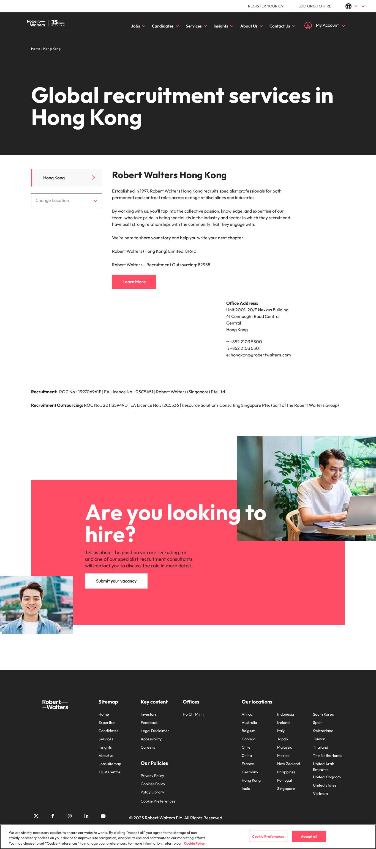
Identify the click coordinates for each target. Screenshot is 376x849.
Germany (250, 772)
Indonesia (285, 714)
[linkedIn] (86, 816)
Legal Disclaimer (155, 730)
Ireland (283, 722)
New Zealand (288, 763)
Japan (282, 739)
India (246, 788)
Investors (149, 714)
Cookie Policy (194, 843)
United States (324, 785)
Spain (318, 722)
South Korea (323, 714)
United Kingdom (327, 776)
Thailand (320, 747)
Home (104, 714)
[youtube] (103, 816)
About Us (249, 26)
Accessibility (151, 739)
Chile (246, 747)
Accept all (309, 836)
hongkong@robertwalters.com (261, 355)
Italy (281, 730)
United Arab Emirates (323, 766)
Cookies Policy (153, 783)
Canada (248, 739)
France (248, 763)
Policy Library (152, 792)
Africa (247, 714)
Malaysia (284, 747)
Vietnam (320, 793)
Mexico (283, 755)
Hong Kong (54, 177)
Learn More (134, 281)
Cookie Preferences (158, 801)
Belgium (248, 730)
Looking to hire (314, 6)
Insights (221, 26)
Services (194, 26)
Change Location (52, 200)
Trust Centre (110, 772)
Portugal (284, 780)
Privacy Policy (152, 775)
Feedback (149, 722)
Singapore (286, 788)
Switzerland (323, 730)
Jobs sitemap (110, 763)
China (247, 755)
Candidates (163, 26)
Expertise (107, 722)
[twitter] (36, 816)
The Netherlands (327, 755)
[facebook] (53, 816)
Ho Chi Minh (193, 714)
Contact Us (279, 26)
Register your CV (266, 6)
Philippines (286, 772)
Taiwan (319, 739)
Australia (249, 722)
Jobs (135, 26)
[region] (188, 837)
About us (106, 755)
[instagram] (70, 816)
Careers (148, 747)
